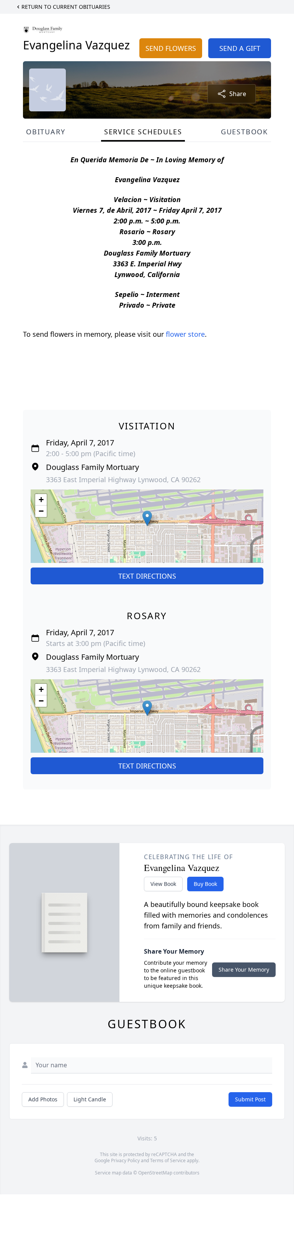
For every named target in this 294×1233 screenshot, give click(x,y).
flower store (185, 334)
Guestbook (244, 131)
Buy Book (205, 883)
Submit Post (250, 1099)
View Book (163, 883)
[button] (147, 518)
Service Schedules (143, 131)
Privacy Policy (125, 1160)
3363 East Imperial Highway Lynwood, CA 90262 (123, 479)
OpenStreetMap (155, 1172)
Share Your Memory (244, 969)
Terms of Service (168, 1160)
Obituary (45, 131)
